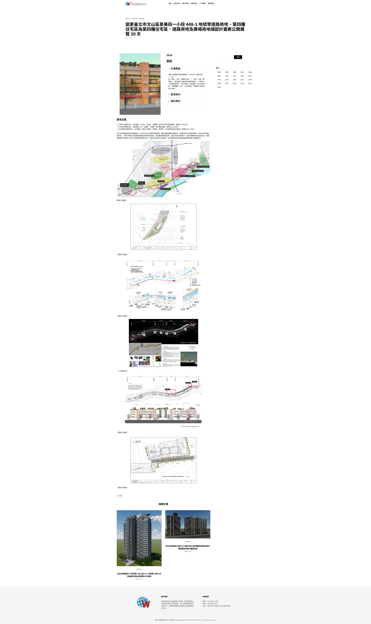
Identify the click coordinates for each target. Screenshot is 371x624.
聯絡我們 (211, 3)
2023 (250, 83)
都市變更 (141, 19)
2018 (250, 79)
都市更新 (139, 569)
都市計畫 (134, 19)
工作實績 (202, 3)
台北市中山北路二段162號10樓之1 (219, 606)
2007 (242, 72)
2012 (242, 76)
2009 (219, 76)
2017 (242, 79)
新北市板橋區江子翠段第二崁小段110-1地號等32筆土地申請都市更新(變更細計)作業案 (139, 574)
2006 (234, 72)
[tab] (186, 68)
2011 (234, 76)
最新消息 (177, 3)
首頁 (170, 3)
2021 (234, 83)
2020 (227, 83)
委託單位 (175, 101)
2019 (219, 83)
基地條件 (175, 94)
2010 (227, 76)
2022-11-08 (139, 579)
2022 (120, 495)
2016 (234, 79)
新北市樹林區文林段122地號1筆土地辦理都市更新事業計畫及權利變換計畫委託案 (188, 547)
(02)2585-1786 (212, 601)
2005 (227, 72)
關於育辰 (185, 3)
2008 (250, 72)
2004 (219, 72)
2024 (219, 87)
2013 (250, 76)
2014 (219, 79)
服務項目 (194, 3)
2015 (227, 79)
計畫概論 (175, 68)
